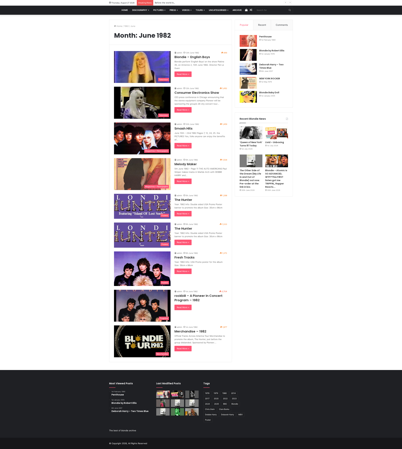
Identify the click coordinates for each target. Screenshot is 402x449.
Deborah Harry (227, 414)
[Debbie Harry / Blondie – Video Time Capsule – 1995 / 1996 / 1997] (163, 394)
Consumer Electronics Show (196, 92)
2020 (216, 398)
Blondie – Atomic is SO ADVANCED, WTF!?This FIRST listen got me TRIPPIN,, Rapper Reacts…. (276, 178)
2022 (225, 398)
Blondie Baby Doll (269, 92)
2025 (216, 404)
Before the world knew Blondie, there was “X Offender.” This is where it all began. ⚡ (197, 2)
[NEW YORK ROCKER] (248, 83)
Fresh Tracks (184, 257)
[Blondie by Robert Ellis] (248, 55)
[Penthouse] (248, 41)
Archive (237, 10)
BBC (225, 404)
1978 (207, 393)
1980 (224, 393)
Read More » (183, 74)
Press (173, 10)
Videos (186, 10)
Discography (139, 10)
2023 (234, 398)
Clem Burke (224, 409)
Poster (208, 420)
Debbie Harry (211, 414)
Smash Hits (183, 128)
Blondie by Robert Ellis (271, 50)
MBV (240, 414)
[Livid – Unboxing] (276, 132)
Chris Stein (210, 409)
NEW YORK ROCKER (269, 78)
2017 (207, 398)
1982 (126, 26)
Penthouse (265, 36)
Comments (282, 24)
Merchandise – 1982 (190, 331)
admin (179, 53)
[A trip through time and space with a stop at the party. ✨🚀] (192, 394)
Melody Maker (185, 164)
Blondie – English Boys (192, 57)
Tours (199, 10)
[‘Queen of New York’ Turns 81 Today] (251, 132)
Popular (244, 24)
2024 (207, 404)
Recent (262, 24)
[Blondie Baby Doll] (248, 97)
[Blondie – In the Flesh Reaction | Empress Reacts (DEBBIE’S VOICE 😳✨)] (192, 412)
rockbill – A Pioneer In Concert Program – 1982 (198, 298)
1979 (216, 393)
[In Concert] (177, 394)
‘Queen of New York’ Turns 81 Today (251, 144)
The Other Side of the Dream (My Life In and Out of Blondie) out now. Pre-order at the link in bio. (250, 178)
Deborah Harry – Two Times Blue (271, 66)
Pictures (158, 10)
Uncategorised (217, 10)
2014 (233, 393)
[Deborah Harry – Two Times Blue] (248, 69)
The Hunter (183, 200)
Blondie (234, 404)
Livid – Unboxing (274, 142)
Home (125, 10)
